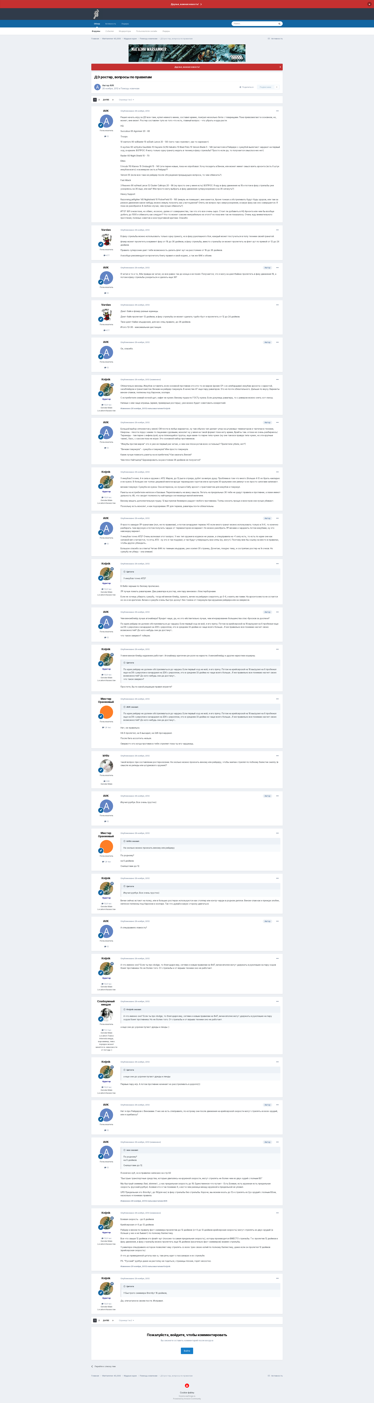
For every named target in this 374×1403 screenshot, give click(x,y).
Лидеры (166, 31)
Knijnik (106, 379)
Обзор (97, 23)
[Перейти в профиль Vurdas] (106, 240)
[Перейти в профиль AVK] (97, 87)
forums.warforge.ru (187, 1396)
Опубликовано (135, 111)
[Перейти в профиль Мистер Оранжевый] (106, 712)
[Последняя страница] (113, 100)
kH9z (106, 755)
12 (107, 136)
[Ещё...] (277, 111)
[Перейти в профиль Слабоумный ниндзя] (106, 1014)
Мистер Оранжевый (106, 700)
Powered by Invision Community (187, 1399)
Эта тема (268, 23)
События (109, 31)
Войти (187, 1351)
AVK (112, 85)
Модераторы (125, 31)
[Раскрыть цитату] (124, 571)
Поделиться (247, 87)
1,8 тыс (107, 727)
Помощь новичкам (130, 88)
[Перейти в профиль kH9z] (106, 765)
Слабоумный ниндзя (106, 1003)
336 (107, 781)
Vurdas (106, 229)
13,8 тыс (107, 405)
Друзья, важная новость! (185, 4)
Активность (110, 23)
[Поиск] (279, 23)
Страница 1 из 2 (126, 100)
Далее (106, 100)
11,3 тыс (107, 1030)
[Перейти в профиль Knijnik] (106, 389)
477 (107, 255)
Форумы (96, 31)
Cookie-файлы (187, 1392)
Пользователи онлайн (146, 31)
